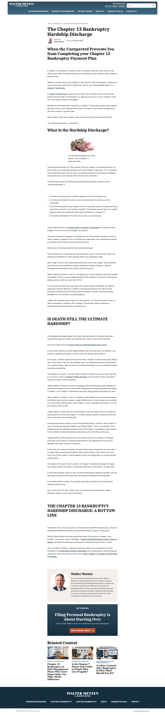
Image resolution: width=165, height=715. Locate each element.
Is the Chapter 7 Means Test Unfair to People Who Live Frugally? (82, 667)
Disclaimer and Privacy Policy (141, 711)
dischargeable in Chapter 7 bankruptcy (83, 228)
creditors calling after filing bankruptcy (105, 662)
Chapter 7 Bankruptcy (86, 702)
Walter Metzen (59, 41)
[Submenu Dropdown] (75, 11)
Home (49, 23)
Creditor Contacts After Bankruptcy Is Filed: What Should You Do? (106, 669)
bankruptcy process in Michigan (73, 551)
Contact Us (131, 11)
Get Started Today (80, 630)
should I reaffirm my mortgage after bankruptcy (75, 23)
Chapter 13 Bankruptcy (55, 661)
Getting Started (85, 11)
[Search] (154, 5)
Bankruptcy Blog (115, 11)
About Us (100, 11)
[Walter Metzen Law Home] (21, 4)
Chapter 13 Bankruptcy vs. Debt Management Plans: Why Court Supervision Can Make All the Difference (57, 671)
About (104, 702)
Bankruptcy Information (62, 11)
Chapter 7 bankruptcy (56, 88)
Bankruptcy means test (80, 661)
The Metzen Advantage (38, 11)
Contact (135, 702)
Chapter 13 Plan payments (76, 377)
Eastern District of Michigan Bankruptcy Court (87, 345)
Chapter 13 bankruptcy (58, 94)
